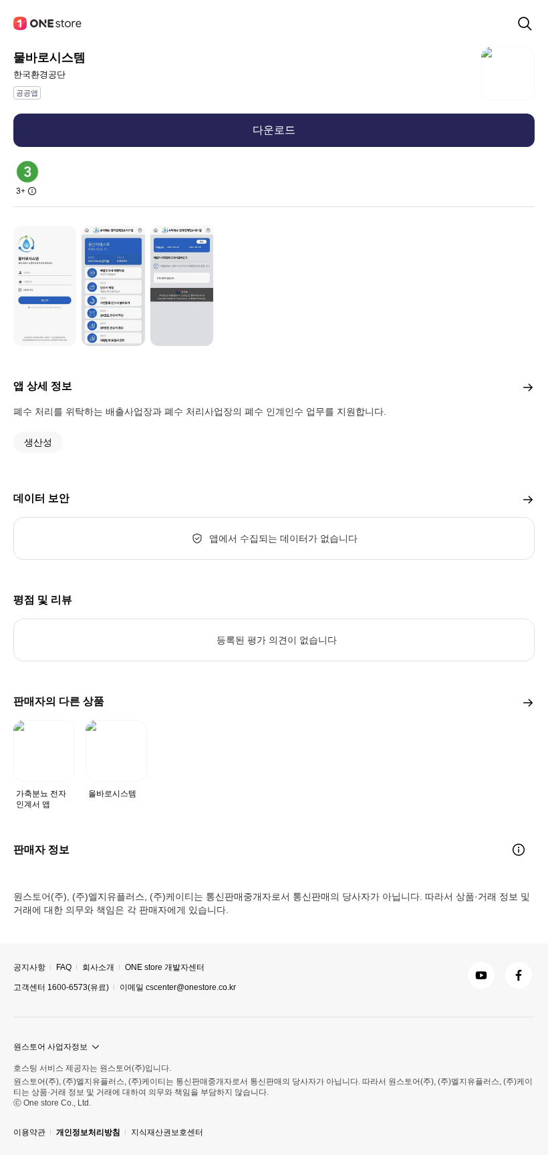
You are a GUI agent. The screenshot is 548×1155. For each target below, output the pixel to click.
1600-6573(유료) (78, 987)
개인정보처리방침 (88, 1132)
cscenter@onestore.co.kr (191, 987)
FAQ (64, 967)
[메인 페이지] (48, 23)
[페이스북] (519, 975)
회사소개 (98, 967)
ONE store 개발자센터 (164, 967)
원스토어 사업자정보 (50, 1046)
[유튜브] (481, 975)
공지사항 (29, 967)
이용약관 (29, 1132)
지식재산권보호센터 (167, 1132)
